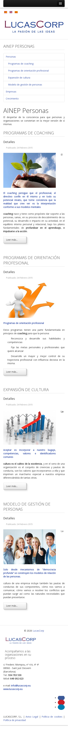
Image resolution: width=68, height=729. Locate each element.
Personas (11, 56)
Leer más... (12, 239)
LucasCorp (38, 630)
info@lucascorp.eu (21, 685)
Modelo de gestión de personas (25, 84)
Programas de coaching (21, 63)
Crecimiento (12, 98)
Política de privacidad (14, 720)
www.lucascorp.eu (13, 689)
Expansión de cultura (19, 77)
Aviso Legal (32, 716)
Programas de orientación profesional (28, 70)
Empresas (11, 91)
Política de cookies (52, 716)
